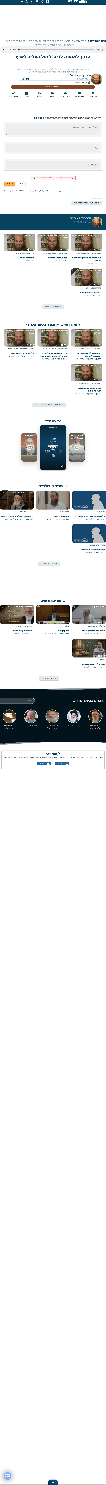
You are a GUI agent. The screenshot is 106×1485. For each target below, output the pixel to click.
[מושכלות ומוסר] (19, 250)
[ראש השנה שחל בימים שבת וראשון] (17, 507)
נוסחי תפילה (100, 512)
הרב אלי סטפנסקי (62, 634)
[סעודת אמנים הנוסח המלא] (89, 541)
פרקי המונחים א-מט (93, 288)
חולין (67, 626)
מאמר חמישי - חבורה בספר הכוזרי (86, 203)
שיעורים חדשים (53, 600)
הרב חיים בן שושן (99, 667)
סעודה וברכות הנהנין (97, 545)
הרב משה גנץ (100, 634)
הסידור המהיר (100, 519)
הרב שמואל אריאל (62, 519)
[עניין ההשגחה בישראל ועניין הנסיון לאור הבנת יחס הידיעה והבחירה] (53, 346)
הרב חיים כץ (28, 634)
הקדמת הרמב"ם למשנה (25, 253)
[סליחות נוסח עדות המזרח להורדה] (89, 507)
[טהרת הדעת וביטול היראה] (89, 622)
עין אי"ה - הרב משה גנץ (96, 626)
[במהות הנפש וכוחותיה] (53, 250)
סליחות (102, 660)
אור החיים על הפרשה (24, 626)
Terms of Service (52, 191)
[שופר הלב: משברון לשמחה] (89, 655)
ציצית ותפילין (64, 512)
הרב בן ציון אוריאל (95, 359)
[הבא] (88, 447)
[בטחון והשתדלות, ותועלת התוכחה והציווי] (86, 381)
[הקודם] (18, 447)
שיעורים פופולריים (53, 486)
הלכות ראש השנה (26, 512)
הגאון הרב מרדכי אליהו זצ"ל (23, 519)
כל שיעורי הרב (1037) (53, 306)
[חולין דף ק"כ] (53, 622)
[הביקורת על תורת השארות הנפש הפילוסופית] (86, 346)
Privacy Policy (39, 191)
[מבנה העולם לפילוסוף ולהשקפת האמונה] (86, 251)
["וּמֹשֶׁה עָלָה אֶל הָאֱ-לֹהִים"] (86, 285)
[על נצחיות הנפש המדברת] (19, 345)
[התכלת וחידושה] (53, 507)
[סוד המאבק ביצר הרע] (17, 622)
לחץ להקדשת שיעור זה (53, 87)
